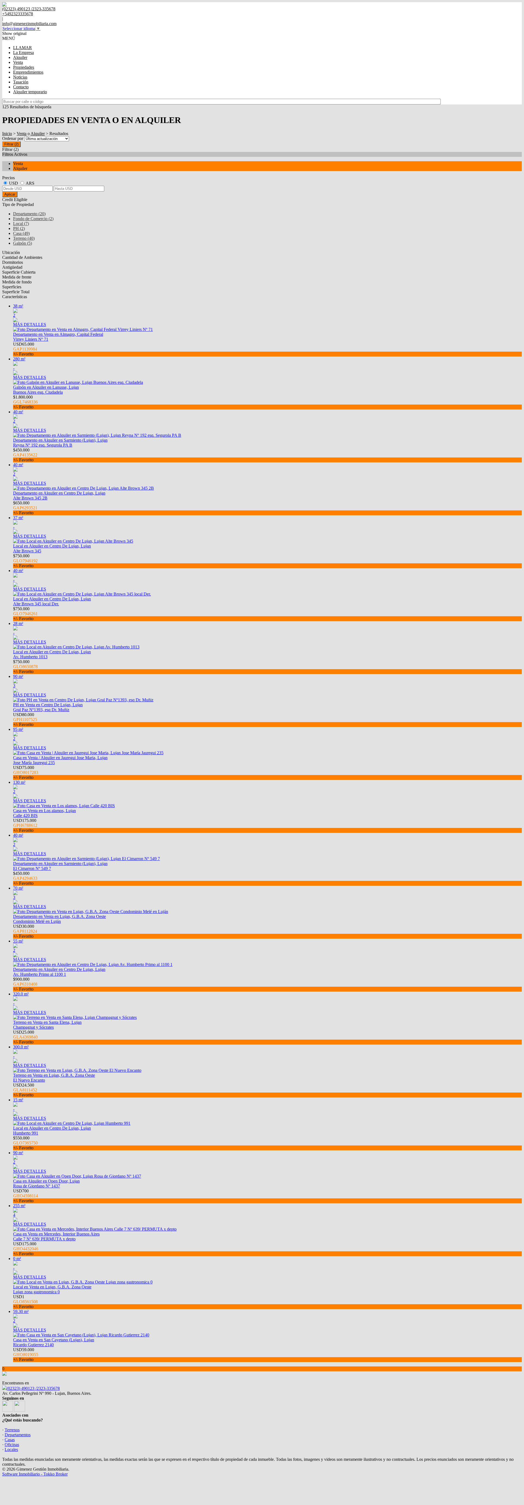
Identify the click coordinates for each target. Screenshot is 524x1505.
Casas (10, 1439)
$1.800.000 (25, 402)
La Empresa (23, 52)
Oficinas (12, 1444)
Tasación (20, 82)
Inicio (7, 133)
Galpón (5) (22, 243)
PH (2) (19, 228)
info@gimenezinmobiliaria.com (29, 23)
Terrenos (12, 1430)
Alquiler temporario (30, 91)
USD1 (25, 1301)
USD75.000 (25, 772)
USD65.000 (25, 349)
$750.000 (25, 560)
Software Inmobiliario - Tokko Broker (35, 1474)
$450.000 (25, 455)
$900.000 (25, 984)
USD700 (25, 1196)
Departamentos (18, 1434)
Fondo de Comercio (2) (33, 218)
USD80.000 (25, 719)
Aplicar (9, 194)
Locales (11, 1449)
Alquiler (20, 57)
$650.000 (25, 508)
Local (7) (21, 223)
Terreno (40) (24, 238)
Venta (18, 62)
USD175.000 (25, 825)
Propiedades (23, 67)
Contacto (21, 87)
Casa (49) (21, 233)
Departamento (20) (29, 213)
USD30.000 (25, 931)
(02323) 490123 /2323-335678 (33, 1388)
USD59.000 (25, 1354)
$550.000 (25, 1143)
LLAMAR (22, 47)
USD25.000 (25, 1037)
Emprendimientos (28, 72)
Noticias (20, 77)
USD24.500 (25, 1090)
